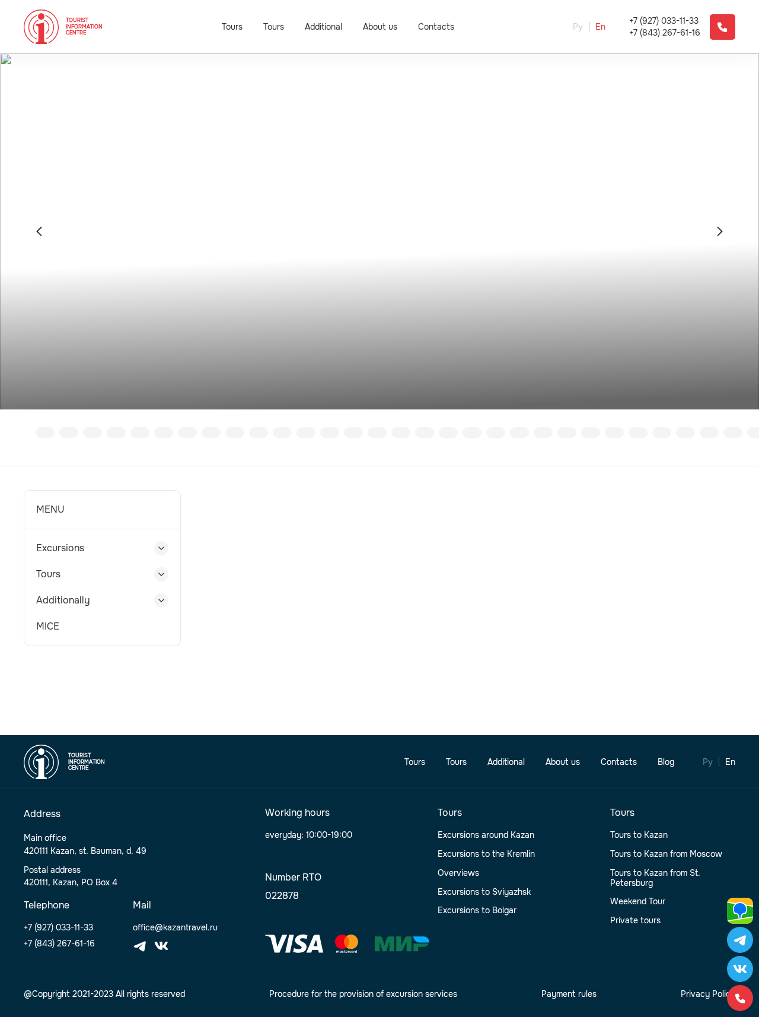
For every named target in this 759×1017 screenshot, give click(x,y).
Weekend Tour (637, 902)
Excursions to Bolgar (477, 910)
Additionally (63, 600)
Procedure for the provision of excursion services (363, 994)
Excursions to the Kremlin (486, 854)
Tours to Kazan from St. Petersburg (655, 878)
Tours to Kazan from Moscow (666, 854)
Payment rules (569, 994)
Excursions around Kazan (486, 835)
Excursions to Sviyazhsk (484, 892)
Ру (578, 27)
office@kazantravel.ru (175, 928)
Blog (666, 762)
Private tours (635, 921)
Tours (232, 26)
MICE (47, 626)
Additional (323, 26)
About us (380, 27)
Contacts (436, 27)
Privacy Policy (708, 994)
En (600, 27)
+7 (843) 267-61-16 (664, 33)
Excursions (60, 548)
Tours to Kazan (639, 835)
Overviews (458, 873)
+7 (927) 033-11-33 (664, 21)
